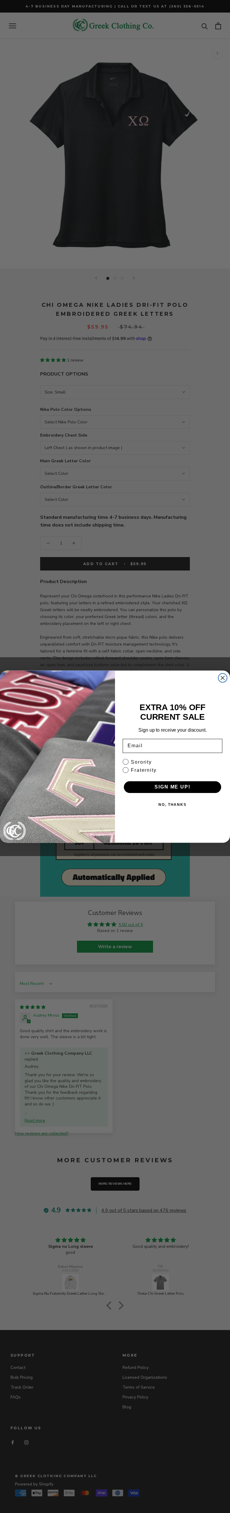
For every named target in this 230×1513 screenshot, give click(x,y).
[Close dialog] (222, 677)
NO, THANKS (172, 805)
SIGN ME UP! (172, 786)
